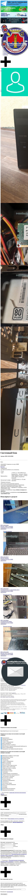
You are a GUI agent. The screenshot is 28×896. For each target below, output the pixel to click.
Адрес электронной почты (7, 812)
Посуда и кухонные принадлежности (10, 774)
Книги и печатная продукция (9, 784)
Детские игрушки (6, 779)
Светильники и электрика (8, 776)
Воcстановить (4, 894)
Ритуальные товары (6, 769)
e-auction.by (14, 692)
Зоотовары (4, 785)
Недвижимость (5, 737)
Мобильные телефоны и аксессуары (10, 755)
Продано (3, 466)
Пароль (2, 814)
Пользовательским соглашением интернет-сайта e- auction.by (12, 861)
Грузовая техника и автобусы (9, 744)
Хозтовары (4, 787)
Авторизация (10, 891)
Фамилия (15, 843)
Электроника (5, 759)
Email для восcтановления (7, 889)
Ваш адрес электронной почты (8, 842)
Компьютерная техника (7, 757)
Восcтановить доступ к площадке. (16, 818)
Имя (14, 845)
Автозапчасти (5, 781)
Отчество (15, 846)
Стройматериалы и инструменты (10, 773)
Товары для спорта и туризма (9, 768)
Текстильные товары (7, 783)
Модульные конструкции (8, 790)
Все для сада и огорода (7, 777)
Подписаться (3, 795)
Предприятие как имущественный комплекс (12, 748)
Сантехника (5, 772)
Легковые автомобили (7, 739)
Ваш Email (3, 731)
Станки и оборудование (7, 742)
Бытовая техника (6, 758)
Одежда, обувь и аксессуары (8, 766)
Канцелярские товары (7, 770)
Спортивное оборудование (8, 780)
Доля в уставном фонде (7, 747)
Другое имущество (6, 743)
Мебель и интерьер (6, 762)
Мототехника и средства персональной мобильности (14, 746)
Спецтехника (5, 740)
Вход (2, 824)
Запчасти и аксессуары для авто (9, 765)
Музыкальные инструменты (8, 788)
